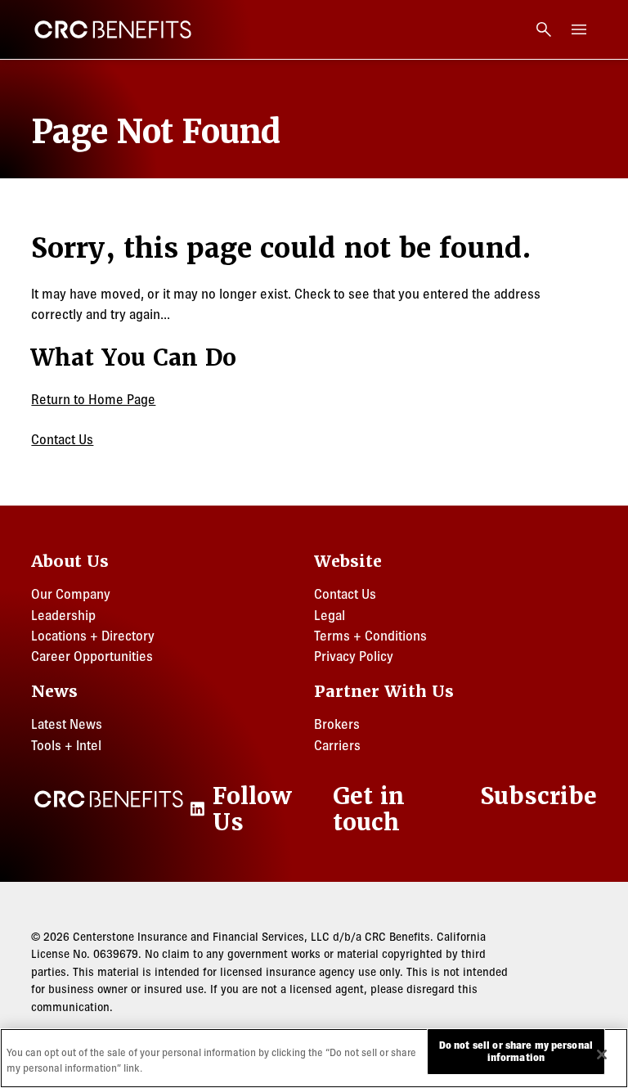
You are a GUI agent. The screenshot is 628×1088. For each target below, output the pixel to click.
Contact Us (62, 439)
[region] (314, 1058)
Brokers (337, 724)
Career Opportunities (92, 656)
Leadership (63, 615)
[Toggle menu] (579, 29)
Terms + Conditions (370, 635)
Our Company (70, 594)
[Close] (602, 1054)
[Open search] (544, 29)
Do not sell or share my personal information (516, 1051)
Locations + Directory (93, 635)
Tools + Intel (66, 745)
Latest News (66, 724)
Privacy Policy (353, 656)
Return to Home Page (93, 399)
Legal (329, 615)
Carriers (337, 745)
